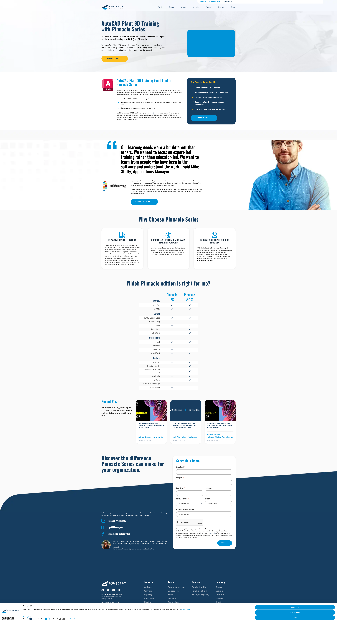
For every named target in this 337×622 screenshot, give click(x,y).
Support (203, 1)
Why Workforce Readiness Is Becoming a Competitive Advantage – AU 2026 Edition (151, 426)
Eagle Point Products (179, 437)
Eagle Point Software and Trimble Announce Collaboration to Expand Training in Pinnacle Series (184, 426)
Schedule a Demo (173, 591)
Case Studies (172, 598)
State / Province (181, 499)
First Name (180, 488)
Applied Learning (158, 437)
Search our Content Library (176, 587)
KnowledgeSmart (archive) (200, 595)
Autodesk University (144, 437)
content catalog (151, 113)
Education (147, 602)
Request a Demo (227, 1)
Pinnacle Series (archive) (200, 591)
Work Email (180, 467)
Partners (208, 7)
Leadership (219, 591)
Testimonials (220, 595)
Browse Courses (113, 59)
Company (179, 478)
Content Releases (173, 602)
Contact (233, 7)
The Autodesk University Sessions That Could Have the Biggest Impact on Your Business (219, 426)
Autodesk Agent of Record (185, 509)
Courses (183, 7)
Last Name (208, 488)
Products (171, 7)
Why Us (160, 7)
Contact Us (219, 598)
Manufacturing (149, 598)
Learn (171, 582)
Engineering (148, 595)
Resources (221, 7)
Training (170, 595)
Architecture (148, 587)
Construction (148, 591)
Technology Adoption (214, 437)
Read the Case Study (143, 202)
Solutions (196, 582)
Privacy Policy (212, 533)
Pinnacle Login (215, 1)
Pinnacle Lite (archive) (199, 587)
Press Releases (192, 437)
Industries (196, 7)
